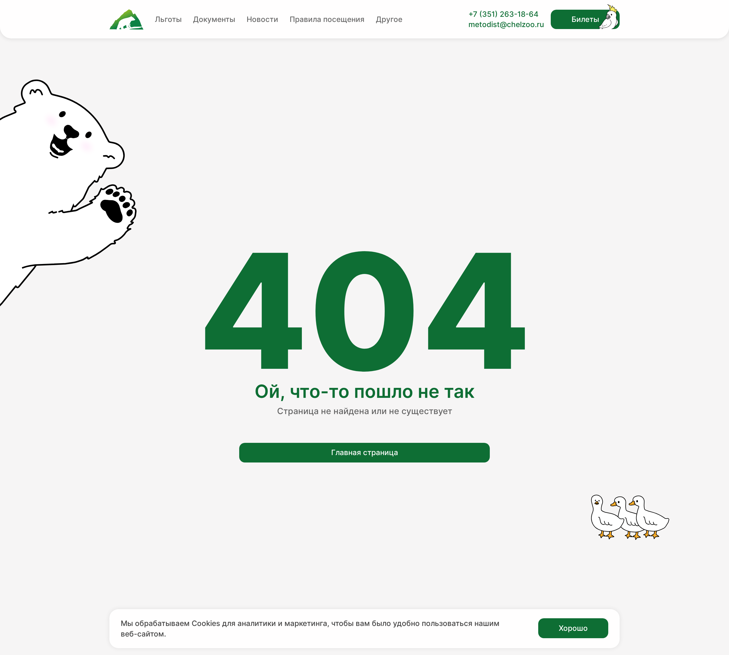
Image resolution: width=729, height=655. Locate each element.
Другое (389, 19)
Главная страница (364, 452)
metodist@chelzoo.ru (506, 24)
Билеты (585, 19)
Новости (262, 19)
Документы (214, 19)
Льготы (168, 19)
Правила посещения (327, 19)
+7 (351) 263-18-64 (503, 14)
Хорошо (573, 628)
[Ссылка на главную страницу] (126, 19)
